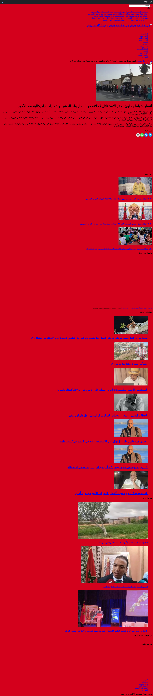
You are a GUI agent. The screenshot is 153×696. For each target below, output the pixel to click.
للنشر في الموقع (141, 688)
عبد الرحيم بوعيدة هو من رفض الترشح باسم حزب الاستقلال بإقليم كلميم (121, 16)
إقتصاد (145, 42)
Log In (146, 2)
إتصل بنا (145, 57)
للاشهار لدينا (143, 686)
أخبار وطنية (143, 38)
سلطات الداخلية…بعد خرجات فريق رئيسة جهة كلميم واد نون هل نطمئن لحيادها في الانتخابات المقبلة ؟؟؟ (89, 337)
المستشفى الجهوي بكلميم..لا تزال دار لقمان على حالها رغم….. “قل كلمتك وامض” (102, 389)
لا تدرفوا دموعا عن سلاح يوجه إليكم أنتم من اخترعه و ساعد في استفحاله (108, 467)
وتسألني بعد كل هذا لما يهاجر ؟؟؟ (129, 363)
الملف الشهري (142, 49)
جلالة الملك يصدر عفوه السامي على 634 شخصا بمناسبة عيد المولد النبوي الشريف (118, 14)
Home (150, 61)
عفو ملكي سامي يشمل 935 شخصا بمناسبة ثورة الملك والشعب (124, 20)
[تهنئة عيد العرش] (145, 63)
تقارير (145, 51)
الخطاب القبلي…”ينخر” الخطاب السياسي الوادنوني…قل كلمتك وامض (108, 415)
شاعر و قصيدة (142, 46)
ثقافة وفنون (143, 53)
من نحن (145, 682)
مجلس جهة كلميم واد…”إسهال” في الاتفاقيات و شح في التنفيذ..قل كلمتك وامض (103, 441)
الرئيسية (144, 34)
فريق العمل (143, 684)
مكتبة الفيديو (143, 55)
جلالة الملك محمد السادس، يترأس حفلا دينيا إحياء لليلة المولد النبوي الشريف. (119, 12)
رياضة (145, 44)
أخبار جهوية (143, 40)
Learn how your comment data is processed (136, 308)
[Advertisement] (138, 662)
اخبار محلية (143, 36)
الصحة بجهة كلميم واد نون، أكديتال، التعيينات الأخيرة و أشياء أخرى (111, 493)
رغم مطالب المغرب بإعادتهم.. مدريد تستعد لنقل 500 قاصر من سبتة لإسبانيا (120, 18)
